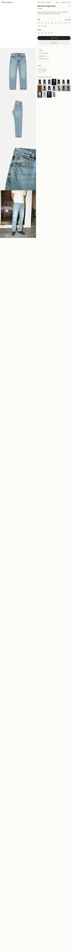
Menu (57, 2)
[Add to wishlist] (70, 6)
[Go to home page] (7, 2)
